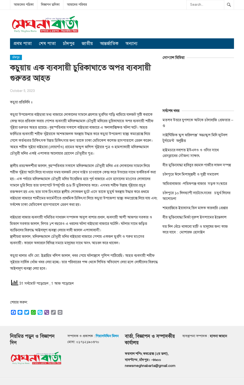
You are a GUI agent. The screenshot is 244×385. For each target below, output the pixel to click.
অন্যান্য (131, 43)
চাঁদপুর (69, 43)
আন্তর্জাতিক (109, 43)
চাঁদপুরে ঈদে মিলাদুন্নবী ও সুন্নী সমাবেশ (191, 174)
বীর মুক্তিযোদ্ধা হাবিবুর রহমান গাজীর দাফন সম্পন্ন (197, 165)
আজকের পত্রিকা (24, 5)
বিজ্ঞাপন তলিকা (50, 5)
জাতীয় (87, 43)
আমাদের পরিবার (77, 5)
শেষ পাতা (47, 43)
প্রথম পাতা (23, 43)
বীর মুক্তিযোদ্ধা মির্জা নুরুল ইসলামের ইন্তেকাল (195, 217)
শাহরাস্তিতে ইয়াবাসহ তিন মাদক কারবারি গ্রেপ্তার (195, 208)
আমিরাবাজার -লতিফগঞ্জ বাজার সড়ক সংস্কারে (195, 183)
